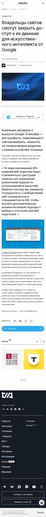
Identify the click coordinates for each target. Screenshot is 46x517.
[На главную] (23, 3)
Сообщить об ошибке (23, 494)
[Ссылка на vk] (7, 409)
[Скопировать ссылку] (31, 321)
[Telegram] (15, 321)
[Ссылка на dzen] (15, 409)
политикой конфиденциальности (13, 512)
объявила (23, 130)
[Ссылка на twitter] (23, 409)
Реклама (30, 425)
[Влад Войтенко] (3, 65)
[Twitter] (26, 321)
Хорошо (40, 512)
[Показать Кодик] (41, 503)
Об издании (30, 421)
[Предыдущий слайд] (37, 341)
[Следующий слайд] (43, 341)
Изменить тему (21, 502)
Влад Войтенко (11, 65)
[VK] (20, 321)
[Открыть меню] (2, 3)
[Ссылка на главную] (7, 395)
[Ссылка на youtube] (19, 409)
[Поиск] (43, 3)
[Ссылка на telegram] (3, 409)
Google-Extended (9, 252)
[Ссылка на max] (11, 409)
